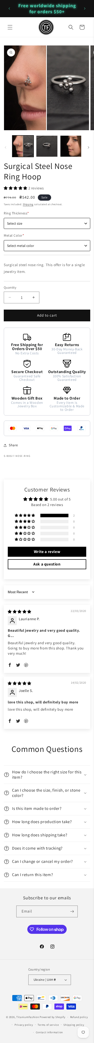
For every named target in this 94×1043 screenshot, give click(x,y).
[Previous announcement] (9, 8)
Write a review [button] (47, 551)
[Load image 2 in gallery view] (46, 146)
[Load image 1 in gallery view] (23, 146)
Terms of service (48, 1025)
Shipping (28, 204)
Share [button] (13, 445)
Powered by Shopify (52, 1017)
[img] (19, 611)
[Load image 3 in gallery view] (70, 146)
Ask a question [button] (46, 564)
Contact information (49, 1032)
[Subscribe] (71, 911)
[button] (10, 27)
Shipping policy (73, 1025)
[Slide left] (5, 147)
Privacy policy (24, 1025)
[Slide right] (88, 147)
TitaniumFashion (27, 1017)
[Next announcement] (84, 8)
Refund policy (79, 1017)
